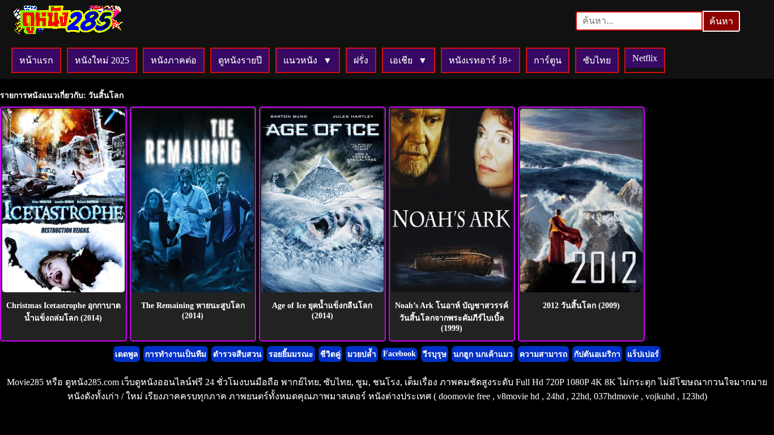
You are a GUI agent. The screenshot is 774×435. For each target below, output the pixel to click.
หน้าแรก (36, 60)
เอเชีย (401, 60)
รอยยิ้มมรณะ (291, 354)
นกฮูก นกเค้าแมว (483, 354)
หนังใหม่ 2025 (102, 60)
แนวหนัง (300, 60)
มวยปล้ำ (361, 354)
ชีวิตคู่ (330, 354)
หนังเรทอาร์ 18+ (480, 60)
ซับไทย (597, 60)
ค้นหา (721, 21)
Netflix (644, 58)
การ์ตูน (548, 60)
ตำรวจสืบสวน (237, 354)
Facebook (399, 353)
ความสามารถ (543, 354)
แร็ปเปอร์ (643, 354)
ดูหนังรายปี (240, 60)
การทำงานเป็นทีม (175, 354)
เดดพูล (126, 354)
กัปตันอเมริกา (597, 354)
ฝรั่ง (361, 60)
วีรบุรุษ (434, 354)
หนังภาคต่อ (174, 60)
